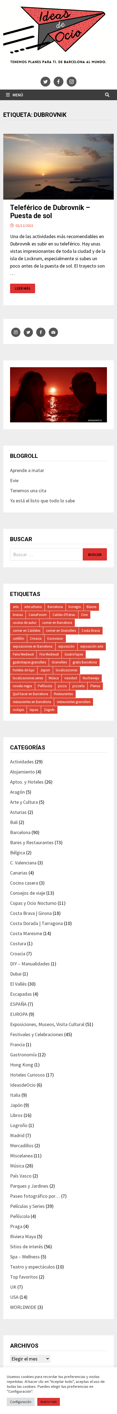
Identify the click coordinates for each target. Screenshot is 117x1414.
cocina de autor (24, 622)
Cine (84, 614)
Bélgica (17, 852)
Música (54, 678)
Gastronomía (23, 1054)
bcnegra (75, 606)
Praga (16, 1226)
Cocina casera (24, 883)
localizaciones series (28, 678)
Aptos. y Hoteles (27, 782)
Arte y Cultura (24, 802)
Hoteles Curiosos (27, 1075)
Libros (16, 1115)
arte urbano (33, 606)
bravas (18, 614)
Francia (17, 1044)
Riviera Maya (23, 1236)
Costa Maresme (26, 933)
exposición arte (91, 646)
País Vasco (21, 1176)
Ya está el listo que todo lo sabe (42, 500)
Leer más (24, 288)
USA (14, 1297)
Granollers (59, 662)
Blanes (91, 606)
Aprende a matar (27, 470)
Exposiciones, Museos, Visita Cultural (47, 1024)
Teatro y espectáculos (32, 1267)
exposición (66, 646)
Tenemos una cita (28, 490)
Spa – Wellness (25, 1256)
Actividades (22, 761)
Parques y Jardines (29, 1186)
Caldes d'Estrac (64, 614)
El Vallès (18, 984)
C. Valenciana (23, 862)
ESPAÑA (18, 1004)
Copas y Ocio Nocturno (33, 903)
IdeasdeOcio (23, 1085)
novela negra (22, 686)
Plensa (95, 686)
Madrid (17, 1135)
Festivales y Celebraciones (36, 1034)
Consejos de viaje (27, 893)
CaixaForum (38, 614)
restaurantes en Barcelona (32, 701)
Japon (45, 670)
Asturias (18, 812)
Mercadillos (21, 1145)
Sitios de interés (26, 1246)
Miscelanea (21, 1155)
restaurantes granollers (73, 701)
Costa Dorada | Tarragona (36, 923)
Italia (15, 1095)
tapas (34, 709)
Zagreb (49, 709)
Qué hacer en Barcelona (30, 694)
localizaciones (66, 670)
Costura (18, 943)
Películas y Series (27, 1206)
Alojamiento (22, 772)
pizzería (78, 686)
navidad (70, 678)
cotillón (18, 638)
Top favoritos (24, 1277)
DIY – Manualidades (30, 964)
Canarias (18, 873)
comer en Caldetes (26, 630)
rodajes (18, 709)
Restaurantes (63, 694)
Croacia (36, 638)
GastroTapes (73, 654)
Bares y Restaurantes (32, 842)
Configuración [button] (20, 1402)
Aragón (17, 792)
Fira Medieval (49, 654)
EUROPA (19, 1014)
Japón (16, 1105)
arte (16, 606)
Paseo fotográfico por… (35, 1196)
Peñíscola (45, 686)
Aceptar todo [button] (49, 1402)
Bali (14, 822)
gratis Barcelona (85, 662)
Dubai (15, 974)
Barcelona (55, 606)
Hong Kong (21, 1065)
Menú (18, 94)
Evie (14, 480)
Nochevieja (91, 678)
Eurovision (55, 638)
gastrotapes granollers (29, 662)
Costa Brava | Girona (31, 913)
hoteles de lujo (24, 670)
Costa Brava (91, 630)
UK (13, 1287)
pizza (62, 686)
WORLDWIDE (23, 1307)
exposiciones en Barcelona (33, 646)
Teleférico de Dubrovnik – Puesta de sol (50, 212)
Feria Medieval (23, 654)
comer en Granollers (61, 630)
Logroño (18, 1125)
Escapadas (21, 994)
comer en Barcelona (57, 622)
